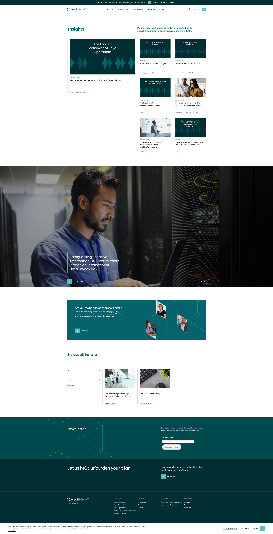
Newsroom (188, 505)
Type (69, 370)
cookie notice (12, 531)
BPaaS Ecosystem (120, 502)
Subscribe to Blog (171, 447)
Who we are (142, 502)
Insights (187, 502)
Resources (151, 9)
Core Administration (121, 505)
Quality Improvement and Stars (125, 510)
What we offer (123, 9)
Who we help (138, 9)
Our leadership (142, 505)
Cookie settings (230, 528)
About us (110, 9)
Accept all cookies (250, 528)
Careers (162, 9)
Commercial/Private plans (170, 505)
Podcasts (187, 508)
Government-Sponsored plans (171, 502)
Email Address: (168, 437)
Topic (69, 379)
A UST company (72, 504)
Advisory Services (120, 513)
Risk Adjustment (120, 508)
